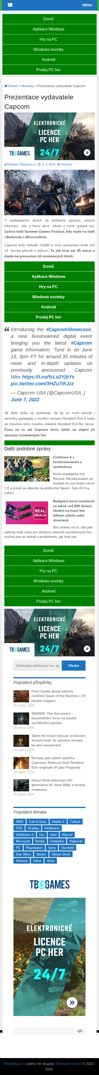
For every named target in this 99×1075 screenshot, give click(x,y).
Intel (53, 835)
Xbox (51, 861)
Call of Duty (37, 821)
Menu (87, 5)
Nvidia (40, 841)
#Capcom (81, 343)
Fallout (75, 821)
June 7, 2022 (25, 399)
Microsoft (23, 841)
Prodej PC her (48, 70)
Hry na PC (48, 39)
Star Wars (23, 854)
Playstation (34, 848)
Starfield (67, 848)
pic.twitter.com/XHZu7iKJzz (42, 383)
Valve (37, 861)
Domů (48, 19)
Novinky (66, 164)
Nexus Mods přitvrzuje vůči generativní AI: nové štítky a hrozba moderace (58, 785)
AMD (19, 821)
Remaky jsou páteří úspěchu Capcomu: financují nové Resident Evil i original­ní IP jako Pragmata (57, 762)
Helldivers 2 (25, 835)
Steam (41, 854)
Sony (52, 848)
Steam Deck (61, 854)
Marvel (67, 835)
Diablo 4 (58, 821)
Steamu (22, 861)
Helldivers (51, 828)
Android (48, 60)
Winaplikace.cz (15, 1064)
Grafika (33, 828)
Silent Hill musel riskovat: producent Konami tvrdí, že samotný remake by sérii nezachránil (58, 740)
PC (18, 848)
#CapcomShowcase (68, 329)
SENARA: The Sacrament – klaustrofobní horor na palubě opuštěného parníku (53, 718)
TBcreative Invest (68, 1064)
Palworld (75, 841)
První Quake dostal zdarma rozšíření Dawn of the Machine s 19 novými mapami (58, 696)
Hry (41, 835)
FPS (19, 828)
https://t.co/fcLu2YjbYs (48, 376)
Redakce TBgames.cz (21, 164)
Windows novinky (48, 49)
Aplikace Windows (48, 29)
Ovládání (57, 841)
